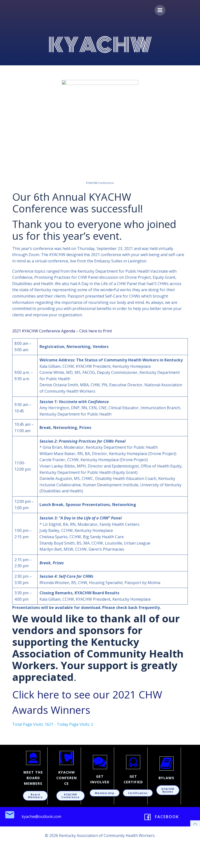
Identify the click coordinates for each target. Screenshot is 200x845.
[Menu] (160, 10)
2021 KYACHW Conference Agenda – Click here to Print (62, 331)
